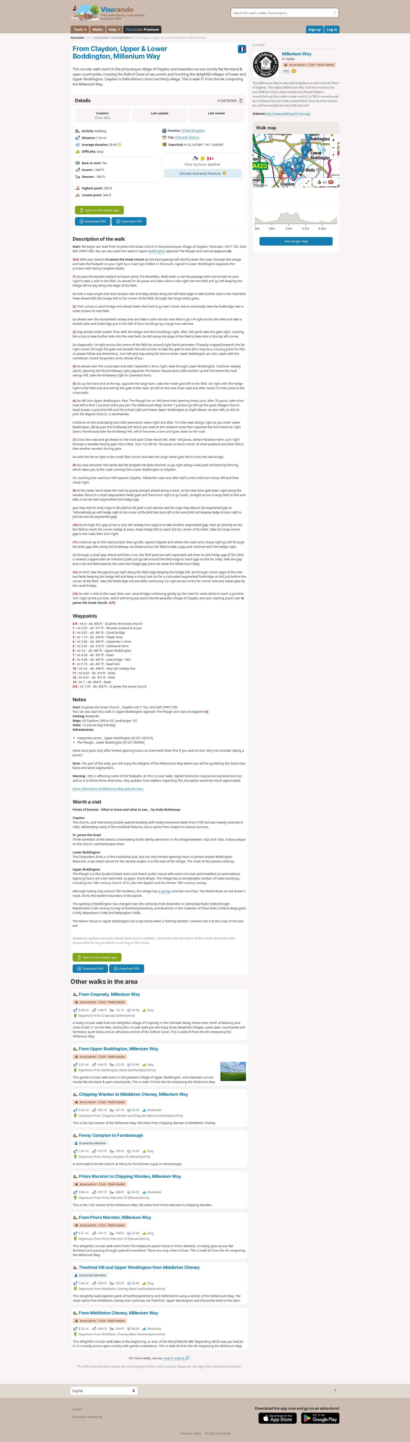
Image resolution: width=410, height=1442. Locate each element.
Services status (191, 1433)
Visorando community (87, 1417)
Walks (98, 29)
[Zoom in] (333, 140)
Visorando (77, 38)
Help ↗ (114, 29)
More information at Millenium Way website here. (108, 789)
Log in (332, 29)
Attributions (261, 185)
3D (328, 182)
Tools (78, 29)
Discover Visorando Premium (200, 173)
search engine (174, 1358)
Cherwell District (187, 137)
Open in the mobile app (102, 210)
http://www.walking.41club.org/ (287, 114)
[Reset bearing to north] (333, 155)
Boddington (156, 251)
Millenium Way (296, 53)
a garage (164, 891)
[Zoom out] (333, 148)
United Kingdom (193, 130)
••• (89, 38)
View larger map (296, 241)
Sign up (315, 29)
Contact (77, 1409)
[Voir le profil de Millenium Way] (266, 65)
